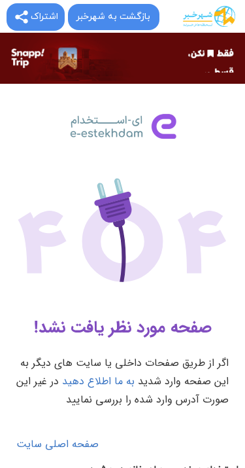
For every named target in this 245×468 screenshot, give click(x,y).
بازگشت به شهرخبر (113, 16)
